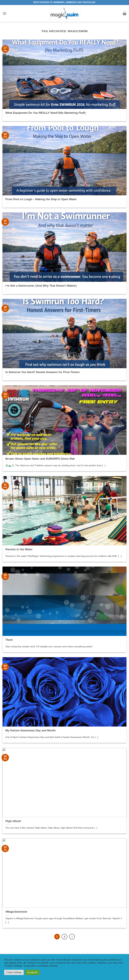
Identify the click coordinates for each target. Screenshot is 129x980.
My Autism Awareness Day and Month (30, 730)
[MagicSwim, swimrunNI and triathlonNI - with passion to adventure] (64, 13)
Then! (9, 639)
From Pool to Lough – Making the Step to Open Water (41, 199)
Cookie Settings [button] (14, 972)
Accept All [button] (32, 972)
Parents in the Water (19, 549)
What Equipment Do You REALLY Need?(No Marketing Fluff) (45, 112)
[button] (5, 13)
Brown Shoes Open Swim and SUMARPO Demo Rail (40, 458)
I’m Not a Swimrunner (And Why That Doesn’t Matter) (41, 285)
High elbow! (13, 821)
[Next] (72, 936)
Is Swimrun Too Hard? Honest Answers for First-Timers (42, 372)
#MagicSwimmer (16, 911)
